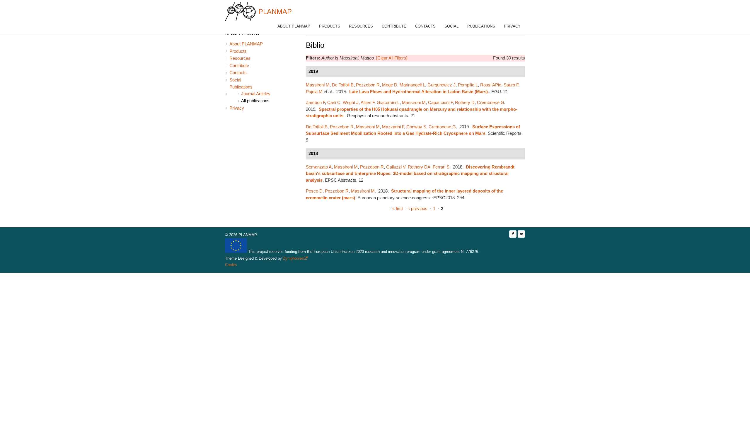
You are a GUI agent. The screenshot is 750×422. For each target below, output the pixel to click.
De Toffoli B (343, 84)
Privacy (512, 26)
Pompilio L (468, 84)
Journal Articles (255, 93)
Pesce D (314, 190)
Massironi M (318, 84)
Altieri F (367, 102)
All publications (255, 100)
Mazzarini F (393, 126)
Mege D (389, 84)
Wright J (351, 102)
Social (451, 26)
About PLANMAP (293, 26)
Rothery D (465, 102)
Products (329, 26)
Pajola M (314, 91)
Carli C (333, 102)
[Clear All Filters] (391, 57)
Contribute (394, 26)
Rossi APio (490, 84)
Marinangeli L (412, 84)
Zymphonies (295, 258)
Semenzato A (319, 166)
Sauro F (511, 84)
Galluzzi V (395, 166)
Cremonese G (490, 102)
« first (397, 208)
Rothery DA (419, 166)
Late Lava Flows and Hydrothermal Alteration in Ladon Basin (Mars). (419, 91)
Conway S (416, 126)
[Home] (240, 11)
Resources (361, 26)
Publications (481, 26)
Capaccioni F (440, 102)
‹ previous (417, 208)
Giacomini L (388, 102)
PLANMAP (275, 12)
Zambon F (315, 102)
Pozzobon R (368, 84)
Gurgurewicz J (441, 84)
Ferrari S (441, 166)
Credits (231, 265)
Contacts (425, 26)
